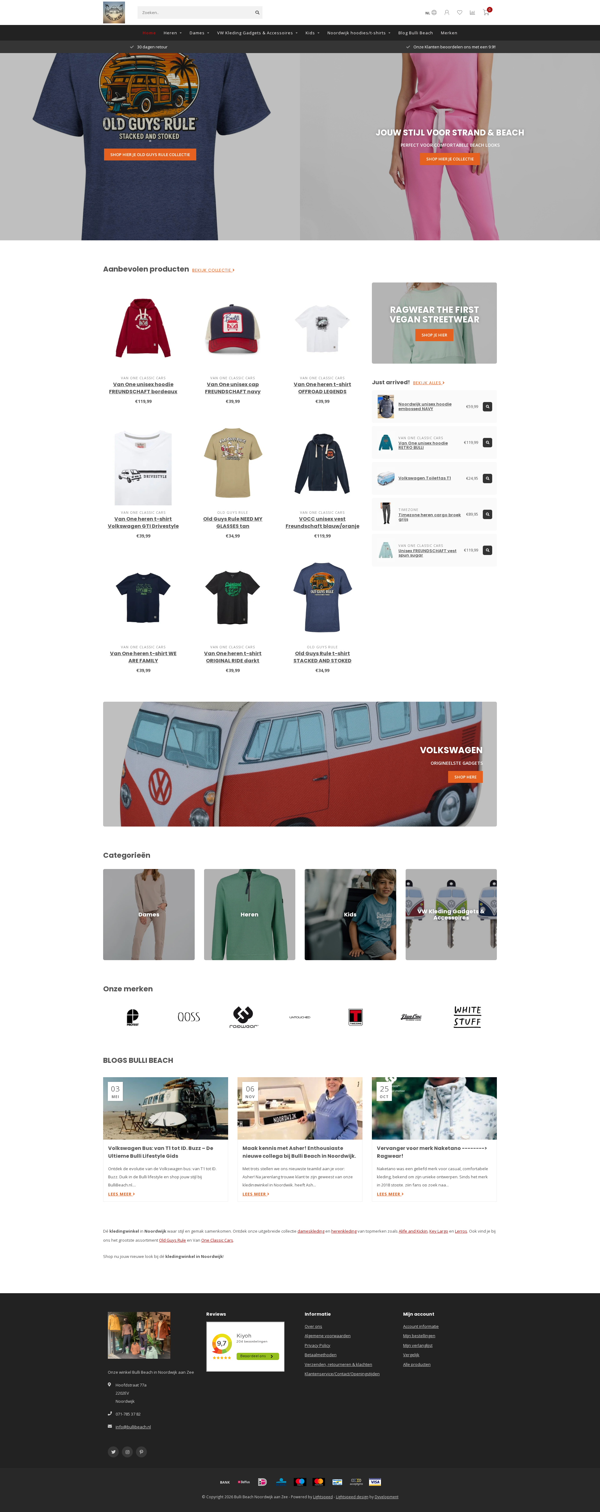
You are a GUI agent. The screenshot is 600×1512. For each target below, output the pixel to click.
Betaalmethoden (321, 1354)
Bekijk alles (427, 383)
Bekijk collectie (212, 270)
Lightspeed (323, 1496)
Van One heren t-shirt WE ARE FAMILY (143, 657)
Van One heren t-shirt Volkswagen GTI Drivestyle (143, 522)
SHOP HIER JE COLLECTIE (450, 159)
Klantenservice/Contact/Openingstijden (342, 1374)
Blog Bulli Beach (415, 33)
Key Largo (438, 1231)
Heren (170, 33)
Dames (197, 33)
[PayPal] (356, 1482)
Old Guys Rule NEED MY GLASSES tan (232, 522)
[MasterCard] (319, 1482)
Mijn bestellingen (419, 1335)
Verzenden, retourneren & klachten (338, 1364)
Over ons (313, 1326)
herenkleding (344, 1231)
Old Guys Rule (172, 1240)
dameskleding (311, 1231)
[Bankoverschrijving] (225, 1482)
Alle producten (417, 1364)
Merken (449, 33)
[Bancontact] (337, 1482)
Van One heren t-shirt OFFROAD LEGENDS (322, 388)
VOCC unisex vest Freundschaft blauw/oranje (322, 522)
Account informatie (421, 1326)
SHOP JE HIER (434, 335)
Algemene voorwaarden (328, 1335)
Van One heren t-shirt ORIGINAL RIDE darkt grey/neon (233, 660)
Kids (310, 33)
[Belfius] (244, 1482)
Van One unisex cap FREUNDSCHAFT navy (233, 388)
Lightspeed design (352, 1496)
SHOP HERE (465, 777)
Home (149, 33)
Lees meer (120, 1194)
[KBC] (281, 1482)
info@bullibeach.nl (133, 1427)
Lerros (461, 1231)
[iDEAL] (262, 1482)
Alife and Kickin (413, 1231)
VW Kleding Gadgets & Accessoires (255, 33)
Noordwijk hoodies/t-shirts (357, 33)
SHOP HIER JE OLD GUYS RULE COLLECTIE (150, 154)
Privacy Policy (317, 1345)
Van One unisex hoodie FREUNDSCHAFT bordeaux (143, 388)
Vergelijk (411, 1354)
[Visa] (375, 1482)
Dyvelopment (386, 1496)
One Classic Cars (217, 1240)
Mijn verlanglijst (417, 1345)
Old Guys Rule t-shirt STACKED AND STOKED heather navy (322, 660)
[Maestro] (300, 1482)
